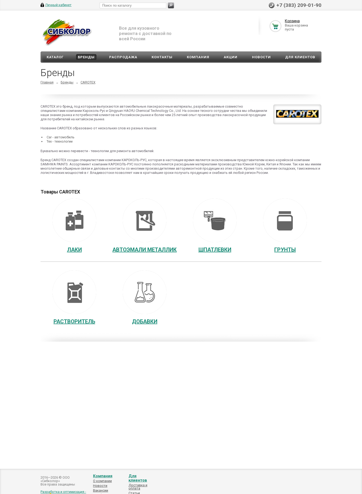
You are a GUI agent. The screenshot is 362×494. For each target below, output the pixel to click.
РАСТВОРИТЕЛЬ (74, 321)
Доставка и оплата (138, 486)
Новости (261, 57)
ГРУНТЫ (285, 249)
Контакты (162, 57)
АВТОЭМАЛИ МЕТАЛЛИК (144, 249)
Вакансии (100, 490)
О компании (102, 481)
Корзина (292, 21)
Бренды (86, 57)
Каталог (55, 57)
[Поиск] (171, 5)
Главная (47, 82)
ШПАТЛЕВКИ (214, 249)
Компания (198, 57)
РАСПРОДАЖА (123, 57)
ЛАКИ (74, 249)
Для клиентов (300, 57)
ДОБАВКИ (144, 321)
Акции (230, 57)
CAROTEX (88, 82)
